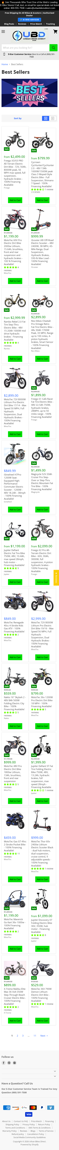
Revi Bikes (35, 351)
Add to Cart (15, 200)
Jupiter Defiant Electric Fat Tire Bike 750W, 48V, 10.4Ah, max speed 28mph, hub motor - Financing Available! (14, 558)
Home (5, 64)
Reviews (22, 24)
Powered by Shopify (30, 1144)
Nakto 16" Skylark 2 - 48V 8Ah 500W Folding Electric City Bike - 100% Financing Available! (15, 703)
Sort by (17, 118)
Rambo (7, 348)
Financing (49, 1121)
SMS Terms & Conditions (39, 1127)
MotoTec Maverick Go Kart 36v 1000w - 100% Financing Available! (15, 924)
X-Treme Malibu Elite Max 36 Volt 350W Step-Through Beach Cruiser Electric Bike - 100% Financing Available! (15, 996)
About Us (6, 1121)
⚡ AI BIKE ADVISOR (29, 19)
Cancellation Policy (35, 1134)
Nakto (6, 718)
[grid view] (45, 118)
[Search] (53, 47)
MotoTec (7, 273)
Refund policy (18, 1134)
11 (35, 1035)
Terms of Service (46, 1131)
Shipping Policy (12, 1124)
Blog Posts (9, 24)
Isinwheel (8, 501)
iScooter (34, 267)
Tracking (50, 24)
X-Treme (7, 1012)
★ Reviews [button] (56, 577)
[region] (29, 5)
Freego (7, 187)
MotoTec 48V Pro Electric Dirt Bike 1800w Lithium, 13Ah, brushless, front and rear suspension (13, 773)
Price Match (36, 24)
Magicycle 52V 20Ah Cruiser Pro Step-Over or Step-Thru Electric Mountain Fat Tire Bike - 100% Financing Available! (42, 482)
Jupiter (6, 574)
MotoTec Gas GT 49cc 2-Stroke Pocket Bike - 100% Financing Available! (15, 846)
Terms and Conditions (15, 1127)
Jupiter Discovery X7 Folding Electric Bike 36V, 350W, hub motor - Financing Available (41, 925)
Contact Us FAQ (21, 1121)
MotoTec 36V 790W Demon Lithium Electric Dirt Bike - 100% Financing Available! (41, 994)
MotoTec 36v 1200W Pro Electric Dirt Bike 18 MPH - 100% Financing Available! (42, 702)
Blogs (33, 1131)
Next (43, 1035)
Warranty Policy (9, 1131)
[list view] (52, 118)
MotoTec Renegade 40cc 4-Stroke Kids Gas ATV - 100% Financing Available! (14, 627)
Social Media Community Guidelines (29, 1137)
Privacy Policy (29, 1124)
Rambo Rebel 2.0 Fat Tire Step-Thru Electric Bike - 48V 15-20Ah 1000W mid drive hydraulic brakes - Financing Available (15, 330)
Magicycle (35, 492)
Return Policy (44, 1124)
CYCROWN (35, 192)
